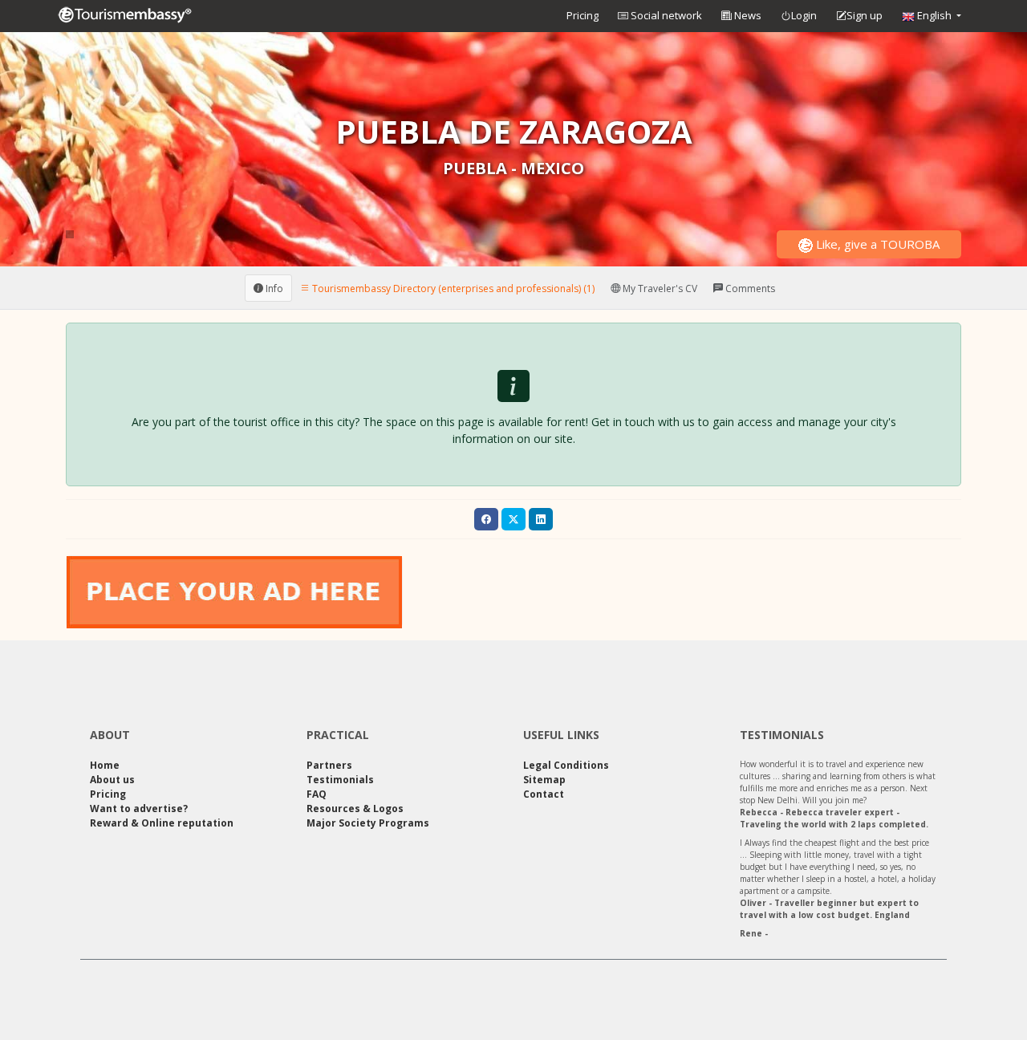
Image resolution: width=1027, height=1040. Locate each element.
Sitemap (544, 779)
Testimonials (340, 779)
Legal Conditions (566, 765)
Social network (665, 15)
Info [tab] (273, 288)
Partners (329, 765)
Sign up (864, 15)
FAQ (316, 794)
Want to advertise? (139, 808)
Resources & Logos (355, 808)
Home (105, 765)
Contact (543, 794)
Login (804, 15)
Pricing (582, 15)
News (746, 15)
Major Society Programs (367, 823)
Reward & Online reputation (161, 823)
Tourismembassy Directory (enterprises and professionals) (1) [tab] (452, 288)
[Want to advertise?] (234, 591)
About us (112, 779)
